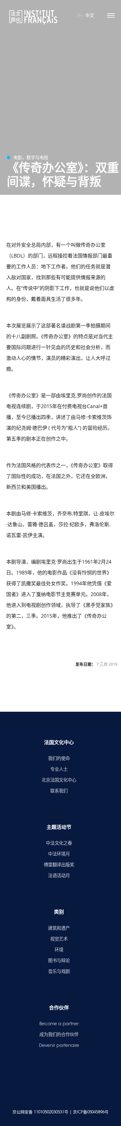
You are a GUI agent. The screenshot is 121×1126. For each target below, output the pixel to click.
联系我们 (59, 791)
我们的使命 (59, 758)
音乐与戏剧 (59, 971)
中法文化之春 (59, 843)
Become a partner (59, 1023)
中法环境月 (59, 854)
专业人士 (59, 769)
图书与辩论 (59, 960)
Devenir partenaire (59, 1045)
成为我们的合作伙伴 (58, 1034)
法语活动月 (59, 875)
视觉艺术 (59, 939)
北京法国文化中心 (59, 780)
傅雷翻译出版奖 (59, 865)
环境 (59, 950)
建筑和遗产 (59, 928)
